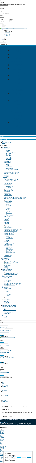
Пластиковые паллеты (18, 55)
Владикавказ (2, 433)
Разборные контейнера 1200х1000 (19, 50)
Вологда (1, 435)
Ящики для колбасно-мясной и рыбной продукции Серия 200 (18, 88)
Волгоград (2, 434)
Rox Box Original (18, 75)
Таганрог (1, 456)
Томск (1, 458)
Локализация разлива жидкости (17, 112)
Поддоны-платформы (18, 114)
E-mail (1, 6)
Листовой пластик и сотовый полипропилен (17, 117)
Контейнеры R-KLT (19, 98)
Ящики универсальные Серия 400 (18, 90)
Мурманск (1, 445)
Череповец (2, 461)
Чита (1, 462)
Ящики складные (17, 87)
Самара (1, 453)
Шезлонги (18, 122)
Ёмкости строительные (17, 72)
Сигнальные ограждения (17, 126)
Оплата (3, 383)
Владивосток (2, 432)
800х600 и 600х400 (19, 57)
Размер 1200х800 (18, 51)
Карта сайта (4, 391)
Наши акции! (22, 133)
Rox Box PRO (19, 76)
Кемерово (1, 440)
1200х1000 (18, 56)
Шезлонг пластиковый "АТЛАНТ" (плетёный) (6, 345)
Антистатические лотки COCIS (18, 106)
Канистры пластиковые (17, 66)
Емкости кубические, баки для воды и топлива (18, 63)
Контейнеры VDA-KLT (17, 97)
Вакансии (3, 381)
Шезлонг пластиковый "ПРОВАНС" (5, 352)
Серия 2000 (18, 79)
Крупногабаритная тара (17, 48)
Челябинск (2, 460)
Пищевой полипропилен (6, 323)
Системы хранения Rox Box (18, 74)
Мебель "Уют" (18, 124)
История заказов (4, 399)
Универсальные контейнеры (18, 100)
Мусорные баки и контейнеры (17, 109)
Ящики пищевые (17, 82)
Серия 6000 (18, 80)
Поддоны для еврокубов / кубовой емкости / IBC (18, 115)
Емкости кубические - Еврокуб (18, 64)
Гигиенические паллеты (18, 58)
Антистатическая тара (17, 103)
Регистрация (10, 20)
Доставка (3, 382)
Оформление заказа (12, 21)
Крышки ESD (18, 107)
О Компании (30, 132)
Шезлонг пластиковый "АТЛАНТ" (4, 332)
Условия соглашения (5, 386)
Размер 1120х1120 (18, 52)
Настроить (19, 457)
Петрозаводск (2, 451)
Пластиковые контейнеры (18, 71)
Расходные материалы (17, 131)
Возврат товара (4, 390)
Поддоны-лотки (17, 113)
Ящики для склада (18, 77)
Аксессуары (19, 49)
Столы (19, 123)
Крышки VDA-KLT (19, 99)
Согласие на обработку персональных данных (9, 385)
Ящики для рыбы (17, 85)
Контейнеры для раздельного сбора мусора (17, 111)
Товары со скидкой (5, 395)
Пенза (1, 449)
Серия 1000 (18, 78)
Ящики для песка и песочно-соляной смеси (17, 61)
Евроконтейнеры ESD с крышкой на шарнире (18, 105)
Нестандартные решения (18, 54)
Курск (1, 443)
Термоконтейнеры (18, 62)
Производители (4, 394)
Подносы (17, 130)
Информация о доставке (11, 133)
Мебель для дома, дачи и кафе (17, 121)
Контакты (28, 133)
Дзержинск (2, 437)
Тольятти (1, 457)
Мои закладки (4, 400)
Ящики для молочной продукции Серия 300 (17, 89)
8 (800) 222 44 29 (5, 29)
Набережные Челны (3, 446)
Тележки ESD (18, 108)
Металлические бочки (18, 67)
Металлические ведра (18, 68)
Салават (1, 452)
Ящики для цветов (18, 86)
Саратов (1, 455)
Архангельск (2, 430)
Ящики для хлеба (17, 83)
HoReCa (17, 129)
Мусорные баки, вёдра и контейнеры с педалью (18, 110)
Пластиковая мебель (5, 141)
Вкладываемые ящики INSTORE (18, 91)
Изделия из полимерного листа (18, 118)
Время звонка (2, 8)
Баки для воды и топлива (19, 65)
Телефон (1, 15)
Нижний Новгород (3, 447)
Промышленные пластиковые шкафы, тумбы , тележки (18, 116)
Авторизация (11, 19)
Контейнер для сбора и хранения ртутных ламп (18, 60)
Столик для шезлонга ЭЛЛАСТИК (4, 372)
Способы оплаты (17, 133)
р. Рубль (3, 26)
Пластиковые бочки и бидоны (17, 69)
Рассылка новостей (5, 401)
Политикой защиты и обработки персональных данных (10, 456)
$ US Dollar (3, 25)
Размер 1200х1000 (18, 53)
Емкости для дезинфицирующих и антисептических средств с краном (17, 73)
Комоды (18, 125)
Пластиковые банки (18, 70)
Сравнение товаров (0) (3, 327)
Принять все (29, 457)
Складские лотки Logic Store (18, 81)
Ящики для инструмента (18, 101)
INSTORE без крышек (18, 93)
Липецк (1, 444)
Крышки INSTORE (19, 94)
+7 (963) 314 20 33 (7, 34)
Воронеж (1, 436)
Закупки (26, 133)
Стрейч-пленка (18, 132)
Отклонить (24, 457)
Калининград (2, 439)
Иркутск (1, 438)
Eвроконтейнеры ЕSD (18, 104)
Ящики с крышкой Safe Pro (18, 96)
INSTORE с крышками (18, 92)
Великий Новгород (3, 431)
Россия (4, 324)
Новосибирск (2, 448)
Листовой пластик (18, 119)
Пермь (1, 450)
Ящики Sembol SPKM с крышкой (18, 95)
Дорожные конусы (18, 127)
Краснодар (2, 442)
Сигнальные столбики (17, 128)
